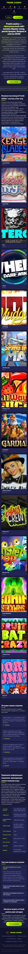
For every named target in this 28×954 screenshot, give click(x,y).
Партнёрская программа (11, 941)
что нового (14, 11)
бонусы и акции (4, 7)
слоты (15, 7)
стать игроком (18, 17)
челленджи (25, 7)
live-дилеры (19, 7)
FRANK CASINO (14, 2)
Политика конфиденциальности (9, 936)
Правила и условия (22, 936)
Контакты (20, 941)
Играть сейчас (14, 82)
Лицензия (19, 938)
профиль (9, 17)
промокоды (10, 7)
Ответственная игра (11, 938)
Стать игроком (14, 924)
